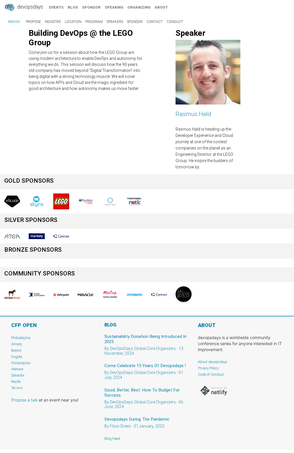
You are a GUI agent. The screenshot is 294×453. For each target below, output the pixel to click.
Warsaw (17, 369)
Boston (16, 350)
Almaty (16, 344)
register (53, 22)
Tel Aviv (17, 388)
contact (155, 22)
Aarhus (14, 22)
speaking (114, 7)
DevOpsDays (29, 7)
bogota (16, 356)
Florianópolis (21, 363)
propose (33, 22)
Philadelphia (20, 338)
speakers (115, 22)
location (73, 22)
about (161, 7)
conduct (175, 22)
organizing (139, 7)
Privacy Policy (208, 368)
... (201, 167)
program (94, 22)
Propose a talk (24, 399)
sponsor (91, 7)
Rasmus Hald (193, 114)
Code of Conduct (211, 374)
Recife (16, 381)
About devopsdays (212, 362)
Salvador (17, 375)
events (56, 7)
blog (73, 7)
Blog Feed (112, 438)
